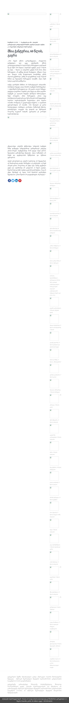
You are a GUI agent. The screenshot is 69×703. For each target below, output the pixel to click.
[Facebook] (9, 180)
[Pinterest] (19, 180)
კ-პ (8, 47)
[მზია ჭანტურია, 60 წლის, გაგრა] (27, 26)
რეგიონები (13, 47)
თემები (42, 44)
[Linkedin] (16, 180)
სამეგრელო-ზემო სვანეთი (24, 47)
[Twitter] (12, 180)
